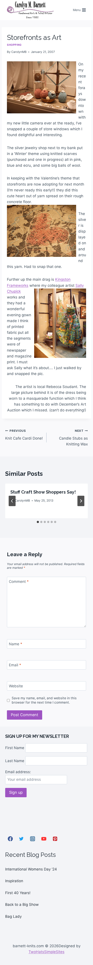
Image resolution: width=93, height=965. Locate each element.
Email (15, 665)
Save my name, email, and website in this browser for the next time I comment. (44, 700)
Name (15, 644)
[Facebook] (10, 839)
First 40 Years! (17, 893)
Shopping (14, 44)
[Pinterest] (55, 839)
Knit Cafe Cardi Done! (24, 434)
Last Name (14, 760)
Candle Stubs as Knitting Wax (73, 437)
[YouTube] (44, 839)
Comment (19, 581)
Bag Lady (13, 916)
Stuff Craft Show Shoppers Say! (43, 492)
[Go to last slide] (12, 501)
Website (16, 686)
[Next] (80, 501)
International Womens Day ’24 (31, 869)
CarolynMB (19, 52)
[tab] (38, 522)
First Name (14, 748)
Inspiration (14, 881)
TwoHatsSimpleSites (46, 952)
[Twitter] (21, 839)
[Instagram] (33, 839)
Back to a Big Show (22, 904)
